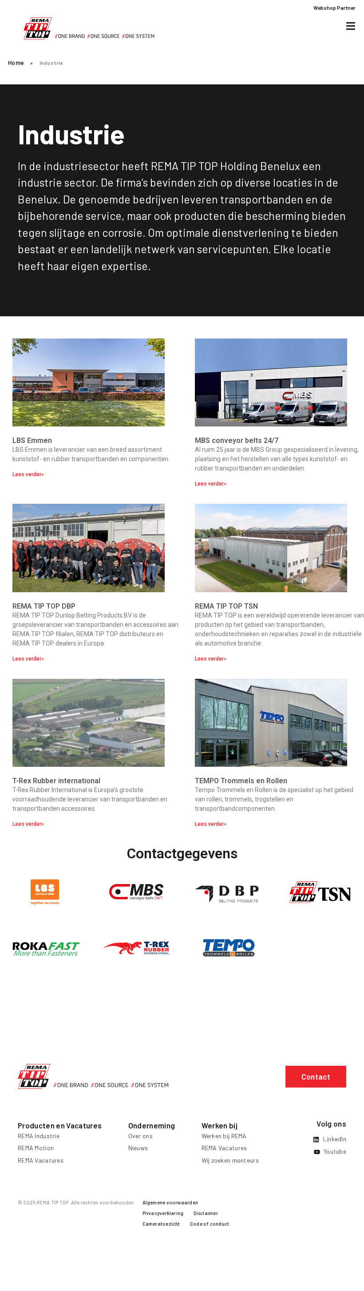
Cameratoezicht (161, 1224)
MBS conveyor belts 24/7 (236, 440)
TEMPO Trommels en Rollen (241, 781)
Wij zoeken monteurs (230, 1160)
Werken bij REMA (224, 1136)
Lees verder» (28, 474)
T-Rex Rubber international (56, 781)
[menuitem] (170, 1204)
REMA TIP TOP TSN (226, 606)
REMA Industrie (38, 1136)
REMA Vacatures (40, 1160)
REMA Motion (36, 1148)
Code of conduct (209, 1224)
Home (16, 62)
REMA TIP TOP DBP (43, 606)
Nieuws (138, 1148)
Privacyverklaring (163, 1213)
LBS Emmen (32, 440)
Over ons (140, 1136)
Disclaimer (206, 1213)
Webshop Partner (334, 7)
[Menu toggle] (350, 26)
